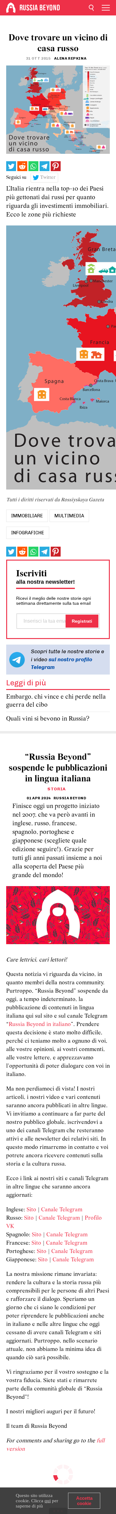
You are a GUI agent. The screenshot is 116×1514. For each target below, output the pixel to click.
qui (48, 1500)
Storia (56, 789)
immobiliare (27, 516)
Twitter (48, 177)
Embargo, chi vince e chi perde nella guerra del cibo (56, 701)
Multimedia (69, 516)
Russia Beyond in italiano (40, 1025)
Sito (31, 1210)
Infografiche (27, 533)
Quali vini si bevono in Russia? (47, 719)
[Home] (10, 7)
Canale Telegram (61, 1210)
